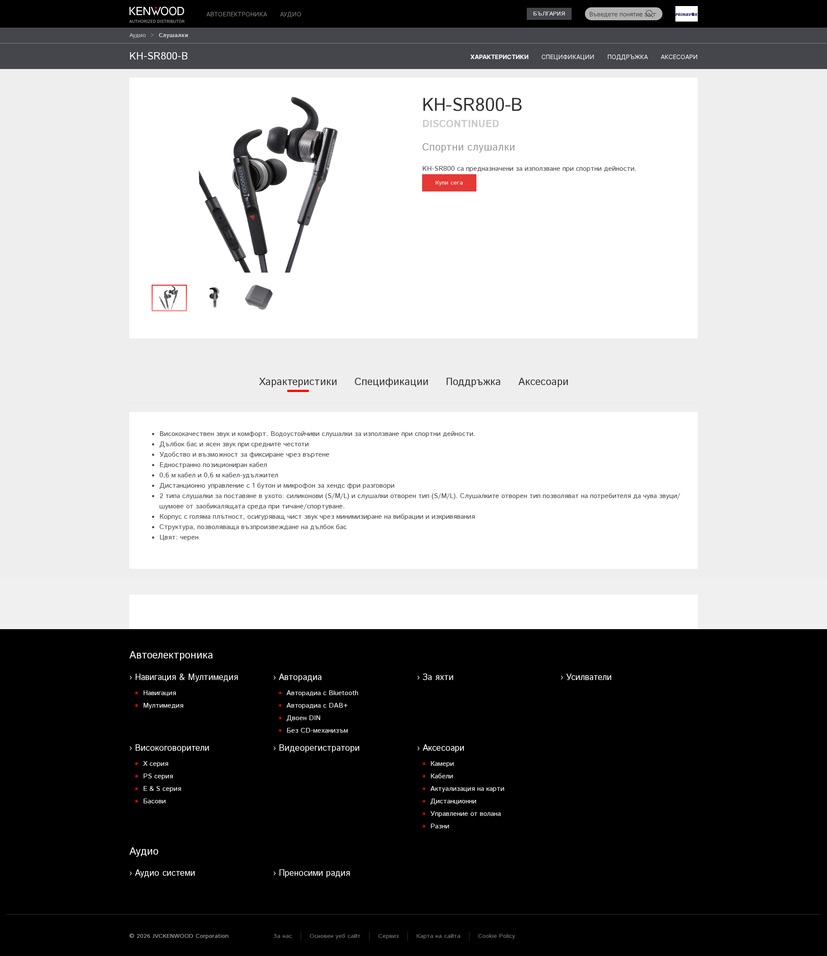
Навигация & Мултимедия (186, 677)
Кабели (441, 776)
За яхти (438, 677)
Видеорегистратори (319, 748)
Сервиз (388, 936)
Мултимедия (163, 706)
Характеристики (499, 56)
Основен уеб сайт (335, 936)
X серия (155, 764)
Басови (154, 801)
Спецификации (567, 56)
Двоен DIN (303, 718)
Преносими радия (314, 873)
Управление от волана (465, 814)
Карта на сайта (438, 936)
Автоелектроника (236, 14)
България (549, 13)
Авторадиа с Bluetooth (322, 693)
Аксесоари (679, 56)
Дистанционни (453, 801)
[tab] (298, 388)
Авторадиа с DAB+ (317, 706)
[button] (271, 186)
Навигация (159, 693)
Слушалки (173, 35)
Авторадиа (300, 677)
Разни (439, 826)
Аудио (291, 14)
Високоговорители (172, 748)
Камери (442, 764)
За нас (282, 936)
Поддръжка (627, 56)
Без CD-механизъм (317, 731)
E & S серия (162, 789)
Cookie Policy (496, 936)
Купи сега (449, 183)
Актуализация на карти (467, 789)
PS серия (158, 776)
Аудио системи (165, 873)
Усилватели (589, 677)
